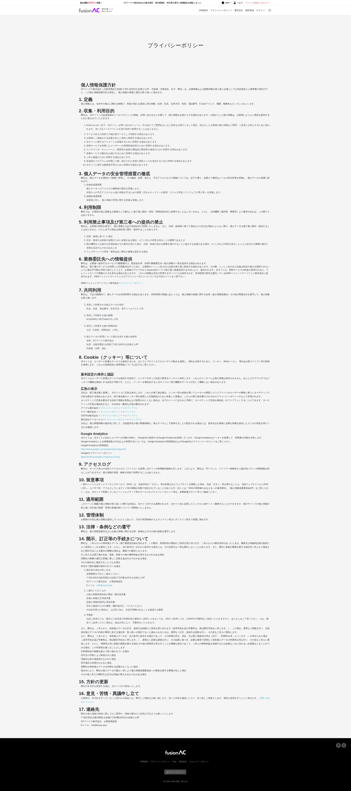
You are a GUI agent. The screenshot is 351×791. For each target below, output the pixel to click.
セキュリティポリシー (199, 761)
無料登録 (249, 10)
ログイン (260, 10)
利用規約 (203, 10)
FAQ (174, 761)
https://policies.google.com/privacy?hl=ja (100, 457)
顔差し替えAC (182, 781)
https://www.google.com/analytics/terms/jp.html (103, 449)
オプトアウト (131, 408)
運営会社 (238, 10)
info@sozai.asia (104, 585)
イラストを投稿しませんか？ (257, 3)
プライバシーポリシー (221, 10)
